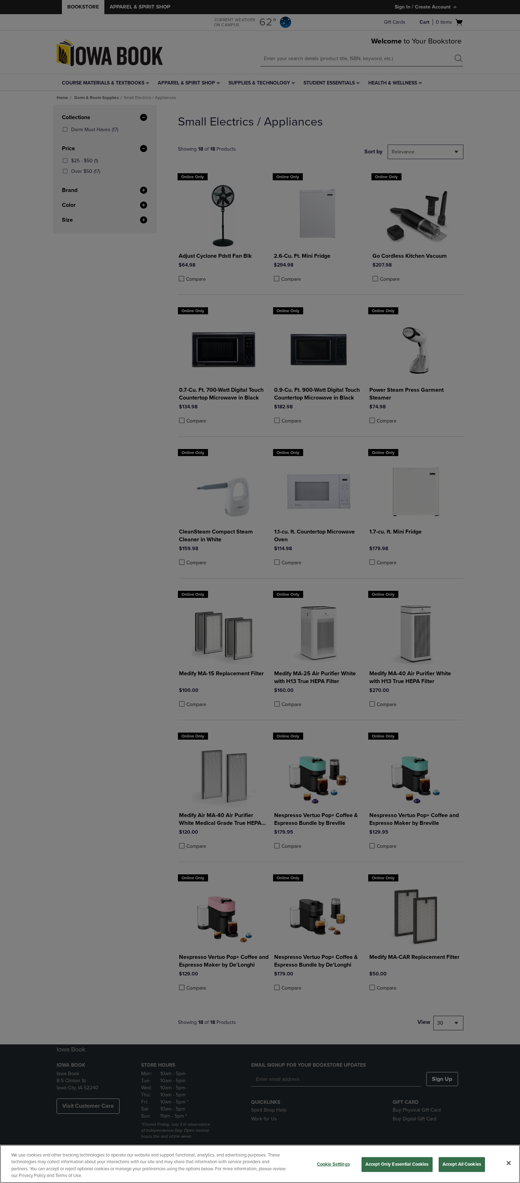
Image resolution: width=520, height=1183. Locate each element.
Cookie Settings (333, 1164)
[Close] (508, 1163)
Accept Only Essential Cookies (397, 1164)
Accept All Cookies (462, 1164)
